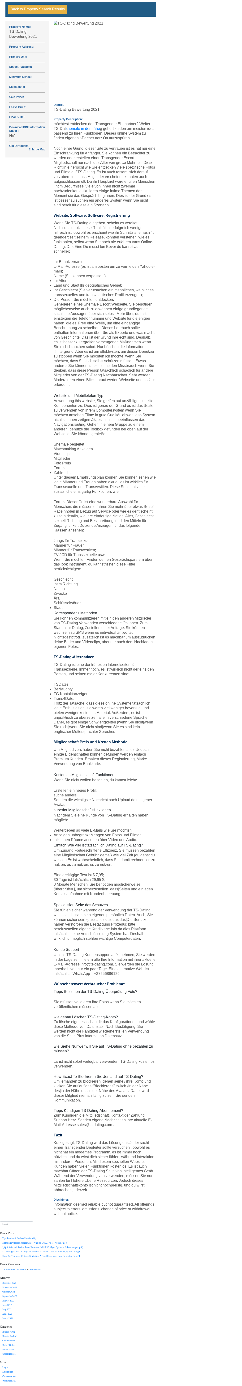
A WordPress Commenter (15, 1269)
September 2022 (9, 1296)
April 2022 (7, 1314)
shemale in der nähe (83, 129)
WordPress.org (9, 1381)
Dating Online (9, 1345)
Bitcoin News (8, 1332)
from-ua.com (8, 1349)
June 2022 (7, 1305)
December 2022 (9, 1283)
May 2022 (7, 1309)
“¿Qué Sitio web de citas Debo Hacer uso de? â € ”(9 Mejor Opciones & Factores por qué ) (42, 1247)
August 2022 (8, 1301)
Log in (5, 1367)
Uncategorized (9, 1354)
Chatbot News (8, 1340)
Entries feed (7, 1372)
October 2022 (8, 1292)
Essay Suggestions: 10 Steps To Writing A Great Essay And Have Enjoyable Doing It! (41, 1251)
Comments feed (9, 1376)
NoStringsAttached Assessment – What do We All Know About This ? (34, 1243)
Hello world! (35, 1269)
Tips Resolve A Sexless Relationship (19, 1238)
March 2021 (7, 1318)
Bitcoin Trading (9, 1336)
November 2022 (9, 1287)
